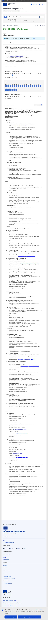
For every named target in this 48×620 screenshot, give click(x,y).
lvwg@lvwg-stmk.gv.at (17, 453)
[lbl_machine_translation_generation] (21, 94)
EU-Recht (5, 574)
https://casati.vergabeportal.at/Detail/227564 (26, 256)
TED (4, 25)
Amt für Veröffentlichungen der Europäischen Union (14, 531)
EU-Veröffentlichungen (7, 583)
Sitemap (4, 567)
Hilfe (4, 540)
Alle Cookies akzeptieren (10, 616)
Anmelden (35, 4)
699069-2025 (32, 38)
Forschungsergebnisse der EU (9, 578)
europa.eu (9, 594)
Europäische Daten (7, 576)
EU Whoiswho (5, 581)
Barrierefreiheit (6, 559)
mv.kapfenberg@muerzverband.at (16, 56)
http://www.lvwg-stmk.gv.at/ (22, 457)
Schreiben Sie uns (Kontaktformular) (10, 605)
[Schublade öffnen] (4, 35)
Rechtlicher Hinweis (7, 554)
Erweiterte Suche (12, 20)
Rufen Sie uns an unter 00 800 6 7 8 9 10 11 (12, 600)
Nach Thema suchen (28, 20)
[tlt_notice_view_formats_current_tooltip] (41, 105)
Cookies (4, 557)
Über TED (5, 565)
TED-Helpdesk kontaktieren (8, 542)
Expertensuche (19, 20)
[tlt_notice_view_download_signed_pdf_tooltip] (12, 75)
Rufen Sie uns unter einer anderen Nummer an (12, 602)
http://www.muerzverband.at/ (22, 433)
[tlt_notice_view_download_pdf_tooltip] (6, 86)
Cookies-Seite (39, 609)
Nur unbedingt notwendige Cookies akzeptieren (29, 616)
